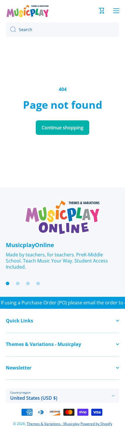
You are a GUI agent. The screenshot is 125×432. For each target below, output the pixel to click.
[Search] (11, 29)
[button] (102, 11)
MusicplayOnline (30, 245)
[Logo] (27, 11)
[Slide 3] (28, 283)
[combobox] (62, 29)
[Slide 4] (38, 283)
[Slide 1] (7, 283)
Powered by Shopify (96, 423)
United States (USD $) (33, 398)
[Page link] (62, 217)
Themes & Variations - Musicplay (53, 423)
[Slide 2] (17, 283)
